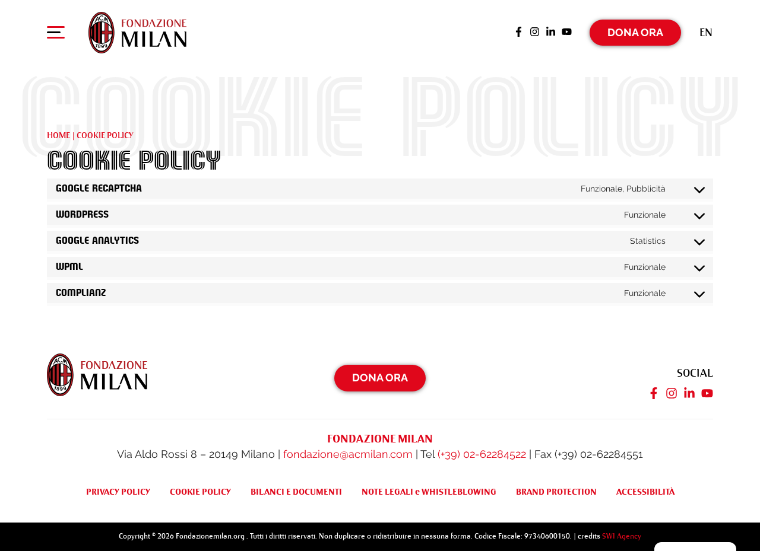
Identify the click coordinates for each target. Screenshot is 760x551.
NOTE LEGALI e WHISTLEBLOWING (429, 491)
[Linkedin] (551, 33)
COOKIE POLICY (200, 491)
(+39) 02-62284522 (482, 454)
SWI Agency (621, 536)
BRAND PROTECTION (556, 491)
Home (58, 135)
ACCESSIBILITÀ (645, 491)
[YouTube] (567, 33)
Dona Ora (635, 32)
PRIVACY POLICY (118, 491)
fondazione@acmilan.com (348, 454)
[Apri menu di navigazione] (56, 35)
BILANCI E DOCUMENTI (296, 491)
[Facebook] (519, 33)
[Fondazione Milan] (137, 32)
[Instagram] (535, 33)
